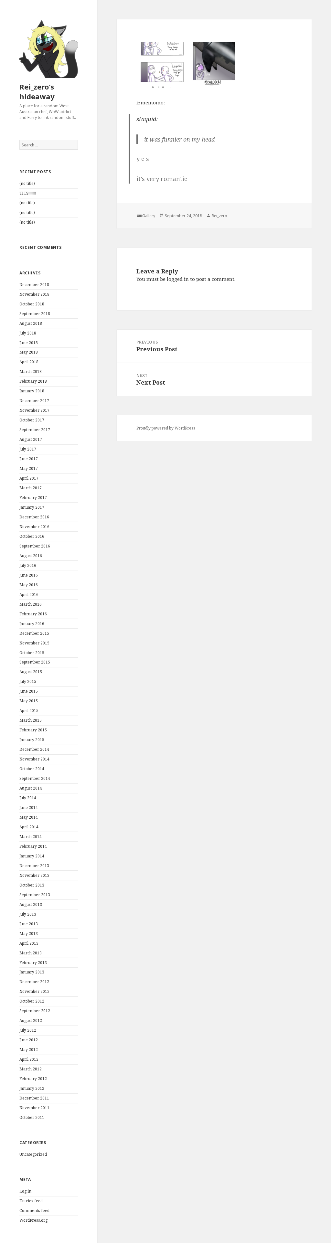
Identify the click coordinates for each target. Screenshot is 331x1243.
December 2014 (34, 749)
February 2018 (33, 381)
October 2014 (31, 768)
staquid (146, 119)
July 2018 (27, 333)
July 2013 (27, 914)
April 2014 (28, 827)
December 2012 (34, 981)
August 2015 (30, 672)
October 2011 (31, 1117)
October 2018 (31, 304)
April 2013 (28, 943)
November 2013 (34, 875)
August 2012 (30, 1020)
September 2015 (34, 662)
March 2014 (30, 836)
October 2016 (31, 536)
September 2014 (34, 778)
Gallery (148, 215)
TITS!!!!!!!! (27, 193)
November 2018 (34, 294)
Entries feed (31, 1201)
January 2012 (31, 1088)
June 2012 (28, 1040)
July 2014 (27, 798)
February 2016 (33, 614)
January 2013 (31, 972)
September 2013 (34, 895)
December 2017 (34, 400)
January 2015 (31, 739)
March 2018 (30, 371)
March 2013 (30, 953)
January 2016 (31, 623)
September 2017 (34, 429)
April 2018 (28, 362)
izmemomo (150, 102)
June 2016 (28, 575)
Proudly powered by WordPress (165, 428)
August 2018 (30, 323)
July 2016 (27, 565)
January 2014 (31, 856)
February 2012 (33, 1078)
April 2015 (28, 710)
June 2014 (28, 807)
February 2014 (33, 846)
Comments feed (34, 1210)
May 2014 (28, 817)
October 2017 (31, 420)
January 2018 (31, 391)
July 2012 (27, 1030)
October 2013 (31, 885)
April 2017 (28, 478)
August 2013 (30, 904)
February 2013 (33, 962)
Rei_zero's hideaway (37, 91)
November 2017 (34, 410)
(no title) (27, 183)
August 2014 (30, 788)
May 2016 (28, 585)
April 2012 (28, 1059)
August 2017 (30, 439)
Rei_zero (219, 215)
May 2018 (28, 352)
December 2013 (34, 865)
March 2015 (30, 720)
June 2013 (28, 924)
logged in (178, 279)
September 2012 (34, 1011)
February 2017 (33, 497)
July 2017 (27, 449)
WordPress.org (33, 1220)
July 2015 (27, 681)
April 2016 (28, 594)
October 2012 (31, 1001)
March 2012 (30, 1069)
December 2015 (34, 633)
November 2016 (34, 526)
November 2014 (34, 759)
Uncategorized (33, 1154)
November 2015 (34, 643)
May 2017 (28, 468)
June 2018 (28, 342)
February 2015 (33, 730)
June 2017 (28, 459)
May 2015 (28, 701)
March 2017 (30, 488)
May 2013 (28, 933)
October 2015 (31, 652)
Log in (25, 1191)
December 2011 (34, 1098)
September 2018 (34, 313)
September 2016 (34, 546)
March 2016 (30, 604)
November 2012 (34, 991)
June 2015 (28, 691)
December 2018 (34, 284)
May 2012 (28, 1049)
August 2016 (30, 555)
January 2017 (31, 507)
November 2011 (34, 1107)
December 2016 (34, 517)
